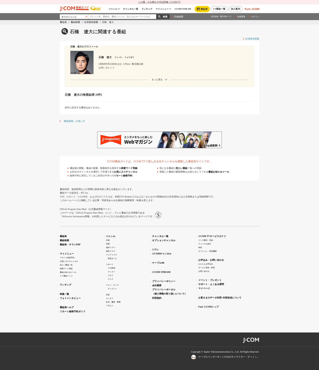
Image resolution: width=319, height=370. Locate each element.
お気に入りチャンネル (125, 172)
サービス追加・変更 (206, 268)
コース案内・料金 (205, 240)
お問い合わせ (203, 271)
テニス (110, 279)
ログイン (255, 16)
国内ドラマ (110, 251)
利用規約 (156, 298)
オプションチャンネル (163, 240)
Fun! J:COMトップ (208, 307)
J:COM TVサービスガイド (212, 236)
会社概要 (156, 285)
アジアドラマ (111, 255)
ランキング (147, 9)
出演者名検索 (91, 22)
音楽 (108, 295)
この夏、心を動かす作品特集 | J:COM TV (159, 2)
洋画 (108, 240)
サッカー (111, 272)
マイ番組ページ (66, 276)
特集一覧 (64, 294)
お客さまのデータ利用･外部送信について (219, 297)
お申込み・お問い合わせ (211, 260)
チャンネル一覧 (130, 9)
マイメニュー (162, 9)
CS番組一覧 (219, 9)
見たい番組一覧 (66, 265)
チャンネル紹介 (204, 244)
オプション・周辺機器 (207, 251)
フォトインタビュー (70, 298)
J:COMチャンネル (161, 253)
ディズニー (112, 289)
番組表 (63, 22)
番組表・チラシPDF (70, 244)
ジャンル (113, 9)
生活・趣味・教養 (113, 302)
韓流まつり (112, 258)
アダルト (109, 306)
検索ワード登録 (129, 168)
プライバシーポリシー (163, 281)
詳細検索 (178, 16)
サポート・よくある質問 (211, 284)
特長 (200, 247)
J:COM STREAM (182, 9)
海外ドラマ (110, 247)
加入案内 (235, 9)
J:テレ (155, 249)
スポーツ (109, 264)
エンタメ (109, 298)
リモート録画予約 (123, 175)
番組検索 (75, 22)
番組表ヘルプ (67, 307)
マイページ (204, 288)
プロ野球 (111, 268)
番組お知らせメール (218, 172)
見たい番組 (181, 168)
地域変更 (241, 16)
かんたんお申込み (205, 264)
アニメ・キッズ (112, 285)
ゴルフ (110, 275)
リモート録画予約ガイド (72, 311)
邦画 (108, 244)
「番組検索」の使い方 (73, 121)
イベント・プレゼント (210, 280)
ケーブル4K (158, 263)
